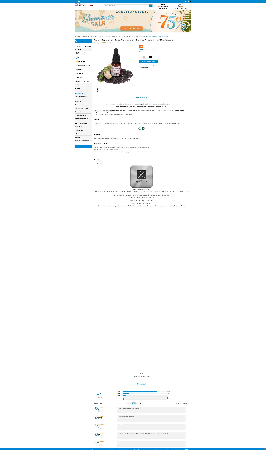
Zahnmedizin (83, 101)
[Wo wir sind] (77, 1)
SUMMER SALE (83, 62)
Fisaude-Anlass (83, 58)
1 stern (118, 398)
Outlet (83, 77)
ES (82, 144)
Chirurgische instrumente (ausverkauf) (83, 140)
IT (80, 144)
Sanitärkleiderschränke (83, 130)
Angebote (83, 73)
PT (85, 144)
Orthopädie (83, 137)
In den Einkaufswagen (148, 61)
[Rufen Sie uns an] (186, 1)
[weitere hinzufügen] (150, 57)
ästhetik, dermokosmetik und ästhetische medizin (83, 92)
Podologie (83, 88)
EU (87, 144)
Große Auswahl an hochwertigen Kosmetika (106, 36)
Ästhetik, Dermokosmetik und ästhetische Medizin (87, 36)
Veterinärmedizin (83, 134)
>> (140, 403)
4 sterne (118, 393)
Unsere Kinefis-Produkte (83, 66)
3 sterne (118, 395)
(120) (168, 391)
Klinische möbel (83, 111)
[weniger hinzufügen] (144, 57)
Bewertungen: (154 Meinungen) (106, 42)
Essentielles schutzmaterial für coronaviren (83, 119)
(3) (167, 398)
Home (76, 36)
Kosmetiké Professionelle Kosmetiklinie (122, 36)
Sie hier (186, 449)
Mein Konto (79, 46)
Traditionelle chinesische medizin (83, 108)
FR (78, 144)
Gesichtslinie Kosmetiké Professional (138, 36)
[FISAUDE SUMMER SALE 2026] (133, 21)
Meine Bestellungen (87, 46)
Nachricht (83, 70)
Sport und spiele (83, 127)
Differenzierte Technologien (83, 53)
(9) (167, 395)
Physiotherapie (83, 85)
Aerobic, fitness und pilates (83, 123)
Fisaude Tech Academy (83, 81)
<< (127, 403)
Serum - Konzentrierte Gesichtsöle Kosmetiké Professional (156, 36)
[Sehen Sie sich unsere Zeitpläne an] (79, 1)
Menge (140, 57)
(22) (168, 393)
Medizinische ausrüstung (83, 105)
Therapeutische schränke (83, 115)
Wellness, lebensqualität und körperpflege (83, 97)
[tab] (79, 45)
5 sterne (118, 391)
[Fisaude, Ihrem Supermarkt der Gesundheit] (81, 5)
